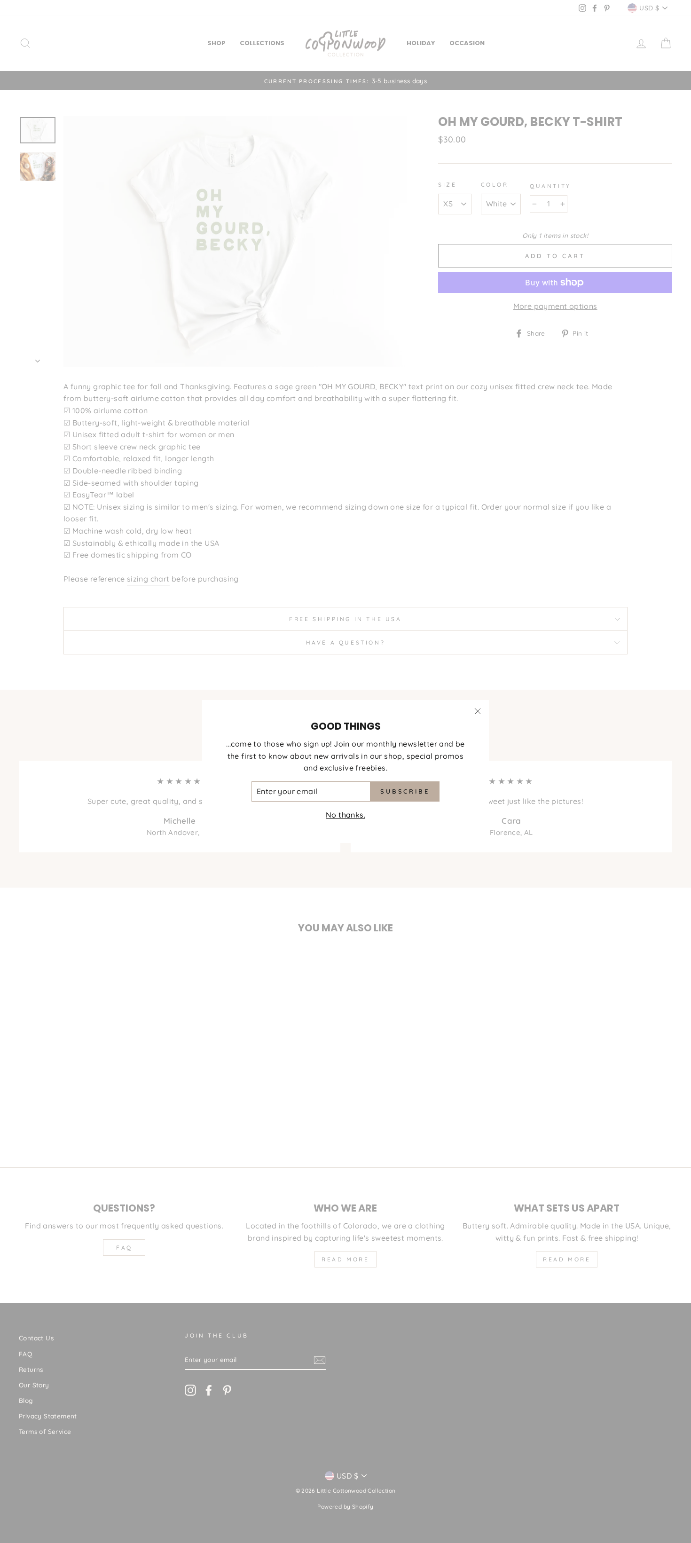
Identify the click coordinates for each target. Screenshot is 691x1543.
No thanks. (345, 814)
